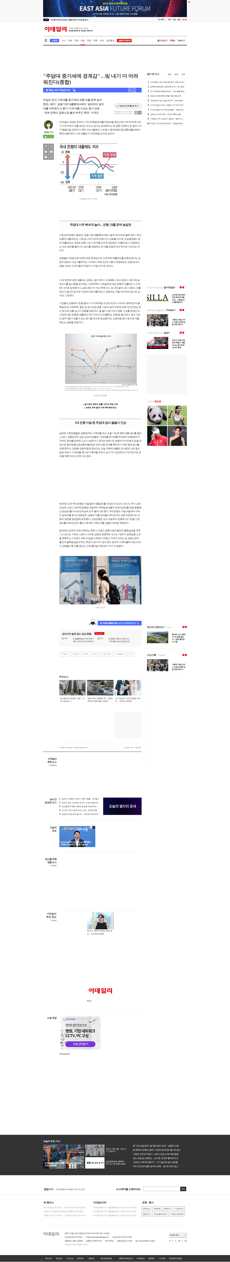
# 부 (131, 654)
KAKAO (45, 157)
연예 (183, 74)
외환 (95, 40)
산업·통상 (110, 40)
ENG (162, 20)
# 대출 (75, 654)
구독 (169, 20)
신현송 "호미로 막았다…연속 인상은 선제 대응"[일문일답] (157, 1154)
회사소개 (48, 1258)
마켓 (172, 40)
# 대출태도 (120, 654)
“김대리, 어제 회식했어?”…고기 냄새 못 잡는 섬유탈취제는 (157, 1162)
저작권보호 (141, 1258)
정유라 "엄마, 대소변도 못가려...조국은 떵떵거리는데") (81, 803)
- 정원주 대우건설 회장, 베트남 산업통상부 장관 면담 (63, 1211)
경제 (70, 40)
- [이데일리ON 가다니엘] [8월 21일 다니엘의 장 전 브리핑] (114, 1215)
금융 (83, 40)
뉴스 (169, 74)
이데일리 (68, 29)
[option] (93, 19)
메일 (45, 151)
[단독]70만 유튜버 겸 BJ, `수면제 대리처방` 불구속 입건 (155, 1150)
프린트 (51, 151)
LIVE (46, 20)
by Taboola (53, 765)
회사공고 (59, 1258)
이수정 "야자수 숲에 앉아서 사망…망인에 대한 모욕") (80, 810)
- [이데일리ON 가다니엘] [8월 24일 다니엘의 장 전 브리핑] (114, 1211)
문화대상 (146, 1208)
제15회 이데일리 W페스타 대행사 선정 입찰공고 (74, 1189)
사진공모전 (179, 1208)
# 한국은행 (107, 654)
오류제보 (151, 1258)
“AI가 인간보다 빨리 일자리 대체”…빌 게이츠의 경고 (154, 1166)
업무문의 (80, 1258)
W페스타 (167, 1208)
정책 (76, 40)
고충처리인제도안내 (125, 1258)
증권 (176, 74)
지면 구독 (138, 748)
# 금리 (95, 654)
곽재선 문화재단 (177, 1214)
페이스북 (45, 146)
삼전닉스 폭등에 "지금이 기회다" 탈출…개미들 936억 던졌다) (83, 799)
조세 (102, 40)
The (182, 40)
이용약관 (91, 1258)
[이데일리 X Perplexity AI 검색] (92, 90)
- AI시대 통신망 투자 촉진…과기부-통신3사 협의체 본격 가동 (65, 1207)
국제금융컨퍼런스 (160, 1214)
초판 (178, 20)
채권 (89, 40)
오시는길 (70, 1258)
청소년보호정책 (106, 1258)
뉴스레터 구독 (128, 748)
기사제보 (162, 1258)
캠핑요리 (146, 1214)
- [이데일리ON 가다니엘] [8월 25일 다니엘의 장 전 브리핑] (114, 1207)
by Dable (54, 866)
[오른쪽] (93, 827)
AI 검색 (54, 41)
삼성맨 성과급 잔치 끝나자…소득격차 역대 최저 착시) (81, 814)
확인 (183, 1189)
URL (51, 157)
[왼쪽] (91, 827)
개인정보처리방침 (175, 1258)
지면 (174, 20)
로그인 (184, 20)
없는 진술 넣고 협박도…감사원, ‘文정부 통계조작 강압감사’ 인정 (160, 1158)
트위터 (51, 146)
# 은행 (85, 654)
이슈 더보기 (99, 633)
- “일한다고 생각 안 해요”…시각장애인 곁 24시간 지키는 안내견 (65, 1215)
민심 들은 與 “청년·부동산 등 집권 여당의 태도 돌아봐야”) (82, 806)
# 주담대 (64, 654)
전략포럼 (156, 1208)
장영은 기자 (48, 132)
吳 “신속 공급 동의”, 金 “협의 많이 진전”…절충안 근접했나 (157, 1146)
